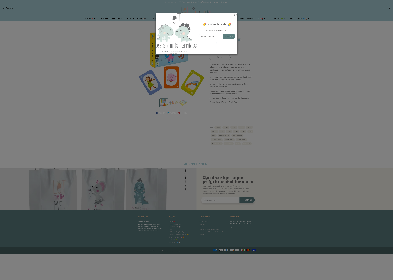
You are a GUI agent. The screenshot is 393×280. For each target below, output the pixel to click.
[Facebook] (216, 43)
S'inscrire (229, 36)
